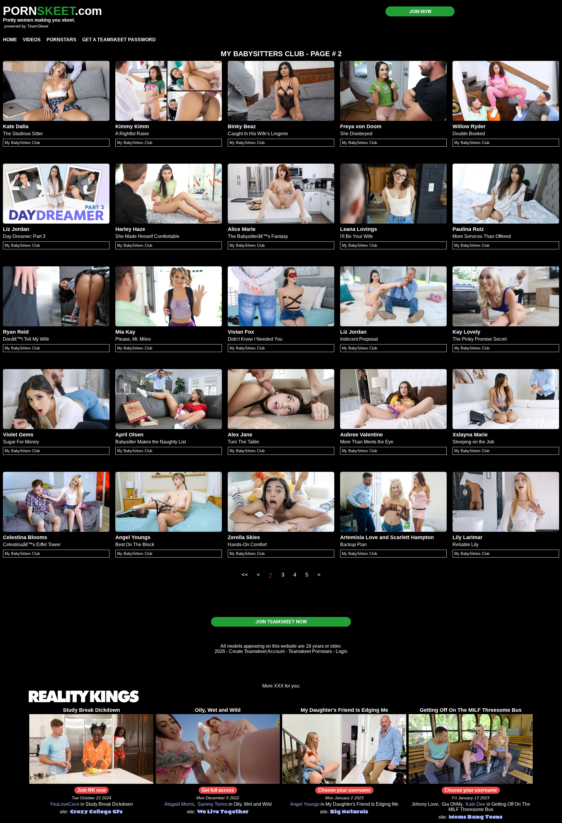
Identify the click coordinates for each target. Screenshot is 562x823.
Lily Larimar (467, 537)
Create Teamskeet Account (257, 651)
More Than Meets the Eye (366, 441)
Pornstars (61, 39)
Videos (32, 39)
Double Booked (469, 133)
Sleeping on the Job (473, 441)
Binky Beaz (242, 126)
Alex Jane (240, 435)
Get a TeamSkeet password (119, 39)
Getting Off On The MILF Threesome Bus (471, 710)
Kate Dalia (15, 126)
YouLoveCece (64, 804)
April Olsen (129, 435)
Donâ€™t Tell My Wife (26, 339)
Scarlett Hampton (412, 537)
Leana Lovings (358, 229)
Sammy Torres (212, 804)
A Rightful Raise (132, 133)
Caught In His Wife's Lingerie (258, 133)
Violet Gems (18, 435)
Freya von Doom (360, 126)
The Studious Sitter (23, 133)
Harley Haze (130, 229)
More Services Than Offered (482, 236)
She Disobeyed (356, 133)
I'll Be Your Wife (356, 236)
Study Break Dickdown (91, 710)
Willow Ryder (469, 126)
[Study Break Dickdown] (91, 782)
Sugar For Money (21, 441)
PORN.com (52, 10)
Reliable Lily (466, 544)
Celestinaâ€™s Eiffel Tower (32, 544)
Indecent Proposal (359, 339)
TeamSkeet (37, 26)
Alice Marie (242, 229)
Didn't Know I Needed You (255, 339)
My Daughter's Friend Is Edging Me (344, 710)
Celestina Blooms (25, 537)
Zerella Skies (244, 537)
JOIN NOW (420, 11)
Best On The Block (134, 544)
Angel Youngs (132, 537)
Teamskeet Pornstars (310, 651)
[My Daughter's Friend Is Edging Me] (344, 782)
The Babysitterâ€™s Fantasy (258, 236)
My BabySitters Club (22, 142)
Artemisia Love (359, 537)
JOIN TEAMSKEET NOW (281, 622)
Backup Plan (353, 544)
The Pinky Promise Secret (480, 339)
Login (341, 651)
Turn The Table (243, 441)
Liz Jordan (16, 229)
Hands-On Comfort (247, 544)
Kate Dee (475, 804)
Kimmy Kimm (132, 126)
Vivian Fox (241, 332)
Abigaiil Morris (179, 804)
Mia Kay (125, 332)
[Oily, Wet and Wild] (218, 782)
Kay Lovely (466, 332)
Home (10, 39)
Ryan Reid (16, 332)
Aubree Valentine (361, 435)
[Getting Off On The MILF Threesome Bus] (471, 782)
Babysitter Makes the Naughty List (150, 441)
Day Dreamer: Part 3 (24, 236)
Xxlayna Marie (470, 435)
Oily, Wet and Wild (218, 710)
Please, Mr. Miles (133, 339)
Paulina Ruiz (468, 229)
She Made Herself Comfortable (147, 236)
